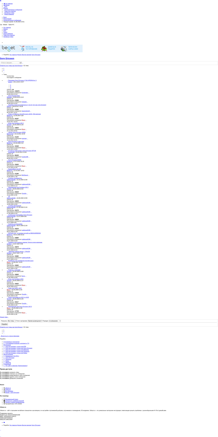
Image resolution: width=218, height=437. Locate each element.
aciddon (9, 244)
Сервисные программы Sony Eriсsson (20, 215)
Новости (8, 389)
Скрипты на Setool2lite (15, 224)
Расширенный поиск (11, 399)
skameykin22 (26, 111)
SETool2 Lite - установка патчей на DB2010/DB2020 (24, 233)
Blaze (23, 120)
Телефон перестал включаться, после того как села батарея (27, 105)
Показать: (4, 321)
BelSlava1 (25, 175)
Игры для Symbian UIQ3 (15, 279)
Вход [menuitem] (5, 17)
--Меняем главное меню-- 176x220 (19, 251)
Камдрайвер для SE (14, 169)
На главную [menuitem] (7, 27)
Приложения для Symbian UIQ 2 (18, 187)
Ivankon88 (11, 152)
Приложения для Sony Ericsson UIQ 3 (20, 306)
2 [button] (3, 70)
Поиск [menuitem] (5, 32)
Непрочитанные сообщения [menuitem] (12, 20)
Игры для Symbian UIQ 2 (16, 123)
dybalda (9, 97)
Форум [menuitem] (5, 29)
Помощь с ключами (14, 270)
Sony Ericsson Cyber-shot (16, 141)
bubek (10, 82)
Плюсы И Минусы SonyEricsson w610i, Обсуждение (24, 114)
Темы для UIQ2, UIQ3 (15, 288)
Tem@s (9, 124)
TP (9, 196)
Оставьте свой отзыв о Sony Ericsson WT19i (22, 150)
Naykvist (9, 161)
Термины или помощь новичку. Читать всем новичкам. (25, 242)
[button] (3, 71)
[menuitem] (8, 3)
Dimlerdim (25, 92)
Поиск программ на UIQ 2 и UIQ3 (18, 297)
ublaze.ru (8, 388)
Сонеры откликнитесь (15, 178)
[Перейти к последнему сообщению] (28, 92)
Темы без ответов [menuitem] (9, 35)
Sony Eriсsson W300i (14, 160)
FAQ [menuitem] (4, 30)
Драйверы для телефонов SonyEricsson (20, 260)
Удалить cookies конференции (14, 402)
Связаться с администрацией (14, 401)
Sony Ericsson (7, 58)
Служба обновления (14, 205)
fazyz (23, 276)
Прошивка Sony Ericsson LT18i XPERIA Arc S (22, 80)
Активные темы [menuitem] (8, 36)
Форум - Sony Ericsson (12, 392)
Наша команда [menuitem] (8, 33)
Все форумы (9, 391)
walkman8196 (11, 179)
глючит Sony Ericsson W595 (17, 132)
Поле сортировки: (22, 321)
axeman (24, 138)
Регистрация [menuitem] (7, 18)
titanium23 (10, 134)
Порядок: (46, 321)
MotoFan (9, 115)
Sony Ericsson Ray (14, 95)
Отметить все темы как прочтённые (11, 65)
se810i (9, 106)
